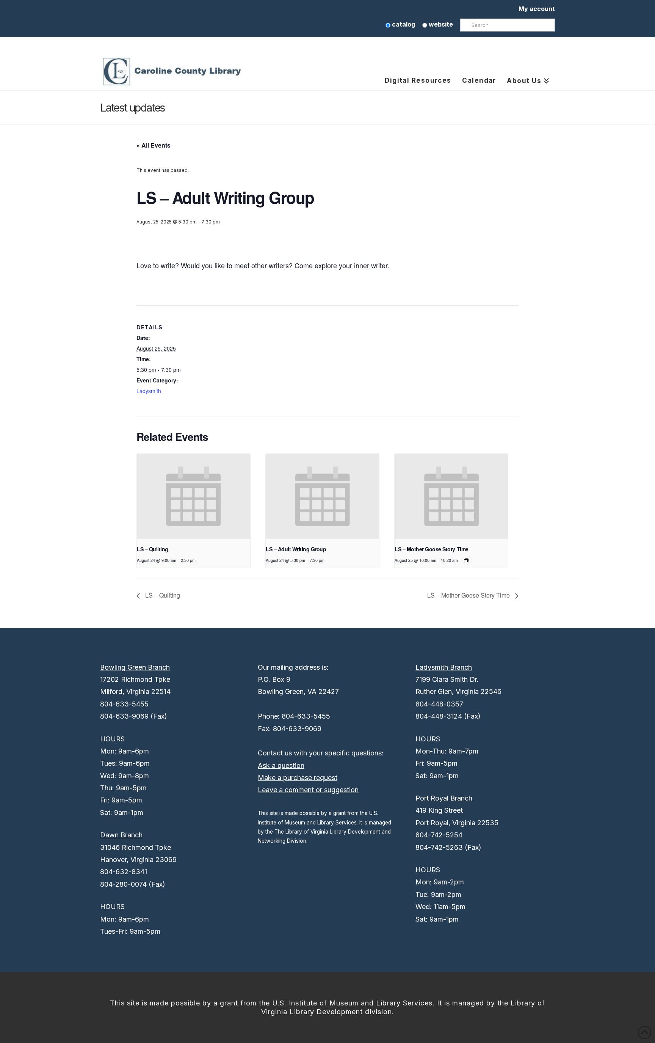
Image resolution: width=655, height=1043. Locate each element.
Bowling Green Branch (135, 667)
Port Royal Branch (443, 798)
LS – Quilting (152, 549)
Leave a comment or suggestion (308, 790)
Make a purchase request (297, 778)
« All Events (153, 145)
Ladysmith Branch (443, 667)
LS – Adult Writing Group (296, 549)
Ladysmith (148, 391)
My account (537, 9)
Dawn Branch (121, 835)
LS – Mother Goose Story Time (431, 549)
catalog (402, 24)
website (440, 24)
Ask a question (281, 765)
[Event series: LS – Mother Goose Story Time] (466, 560)
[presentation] (193, 496)
